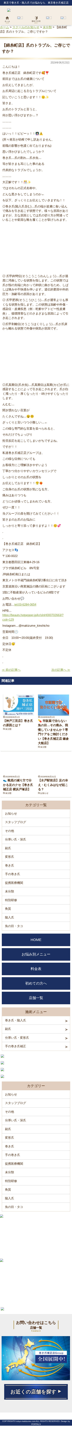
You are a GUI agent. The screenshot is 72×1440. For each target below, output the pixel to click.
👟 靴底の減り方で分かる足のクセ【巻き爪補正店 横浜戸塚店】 (18, 785)
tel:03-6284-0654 (25, 604)
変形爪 (9, 856)
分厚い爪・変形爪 (17, 1037)
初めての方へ (36, 983)
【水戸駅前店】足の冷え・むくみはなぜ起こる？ (53, 785)
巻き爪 (9, 865)
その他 (9, 830)
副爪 (8, 848)
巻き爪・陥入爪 (15, 1020)
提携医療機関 (14, 882)
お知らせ (44, 793)
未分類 (8, 729)
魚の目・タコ (14, 926)
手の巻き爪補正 (15, 1046)
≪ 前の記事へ (11, 669)
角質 (8, 908)
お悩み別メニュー (36, 954)
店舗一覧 (36, 998)
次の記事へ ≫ (60, 669)
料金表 (36, 969)
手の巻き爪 (12, 874)
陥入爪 (9, 917)
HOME (36, 940)
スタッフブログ (15, 822)
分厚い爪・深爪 (15, 839)
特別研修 (11, 900)
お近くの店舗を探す (33, 1391)
